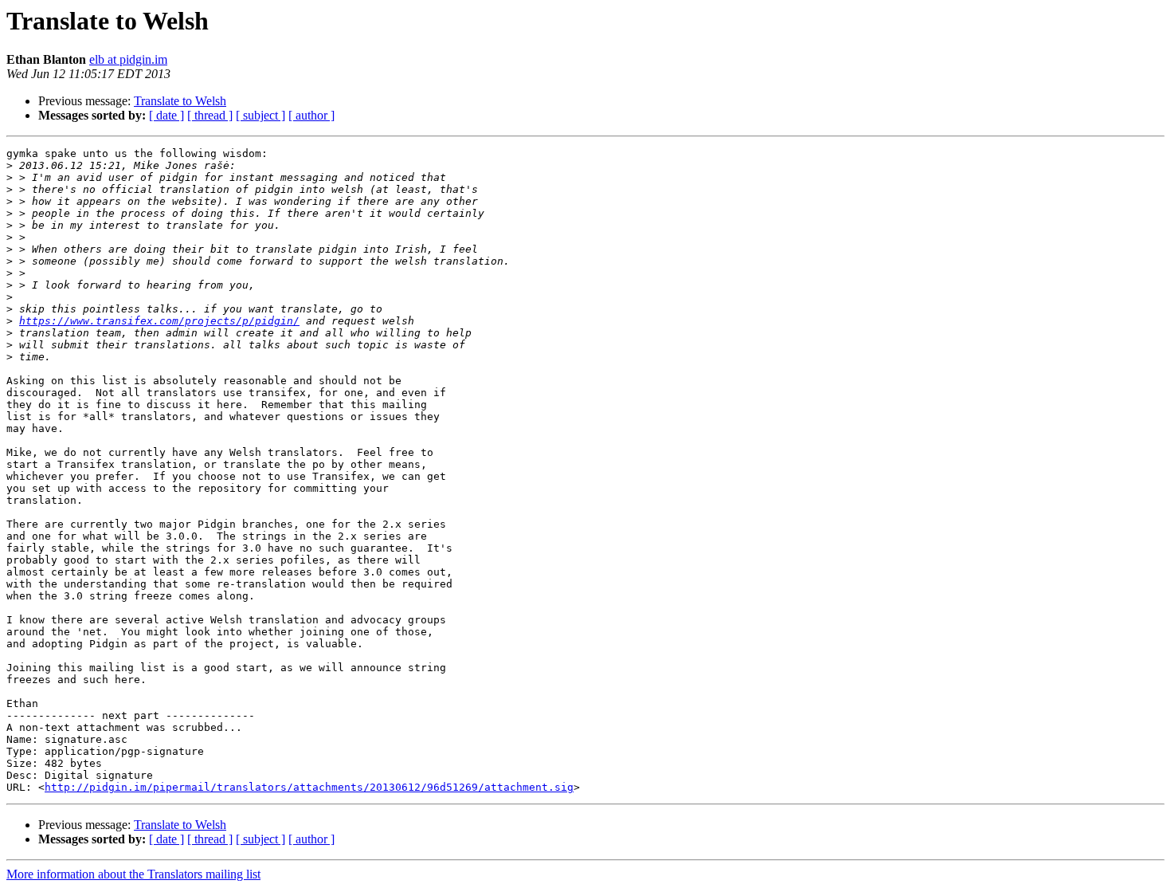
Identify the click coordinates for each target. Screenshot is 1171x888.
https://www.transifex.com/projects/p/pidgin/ (159, 321)
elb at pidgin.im (128, 59)
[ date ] (166, 115)
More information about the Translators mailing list (133, 874)
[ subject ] (260, 115)
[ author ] (311, 115)
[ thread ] (210, 115)
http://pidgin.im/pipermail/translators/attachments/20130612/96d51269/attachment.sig (309, 787)
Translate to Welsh (180, 101)
